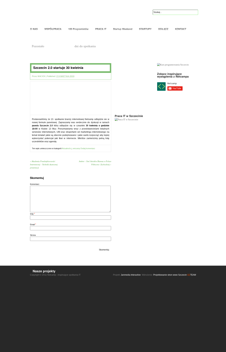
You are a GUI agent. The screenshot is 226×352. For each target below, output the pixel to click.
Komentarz (34, 184)
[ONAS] (34, 29)
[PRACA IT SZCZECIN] (101, 29)
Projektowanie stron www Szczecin (170, 275)
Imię (32, 214)
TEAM (191, 275)
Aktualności (67, 148)
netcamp (76, 148)
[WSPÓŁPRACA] (53, 29)
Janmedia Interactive (131, 275)
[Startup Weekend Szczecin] (123, 29)
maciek (41, 76)
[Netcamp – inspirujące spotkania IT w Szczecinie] (46, 13)
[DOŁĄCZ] (163, 29)
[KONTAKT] (181, 29)
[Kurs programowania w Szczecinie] (78, 29)
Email (32, 224)
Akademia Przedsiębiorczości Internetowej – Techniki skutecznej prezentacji (44, 164)
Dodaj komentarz (88, 148)
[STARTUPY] (145, 29)
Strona (33, 235)
